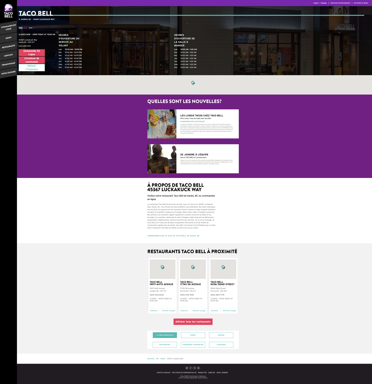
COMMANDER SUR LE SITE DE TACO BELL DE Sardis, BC (173, 236)
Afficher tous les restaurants (193, 321)
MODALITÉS (202, 373)
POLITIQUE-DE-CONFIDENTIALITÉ (184, 373)
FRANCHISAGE (8, 64)
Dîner (193, 335)
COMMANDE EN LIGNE (8, 27)
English (316, 3)
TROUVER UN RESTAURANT (340, 3)
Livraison (221, 345)
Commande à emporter (193, 345)
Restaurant (164, 345)
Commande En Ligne (31, 53)
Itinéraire (154, 311)
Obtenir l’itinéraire (32, 67)
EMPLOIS (8, 55)
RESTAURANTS (8, 46)
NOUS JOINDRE (8, 72)
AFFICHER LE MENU (361, 3)
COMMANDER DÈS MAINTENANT (192, 121)
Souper (221, 335)
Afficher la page (168, 311)
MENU (8, 38)
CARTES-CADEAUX (163, 373)
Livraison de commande (31, 60)
